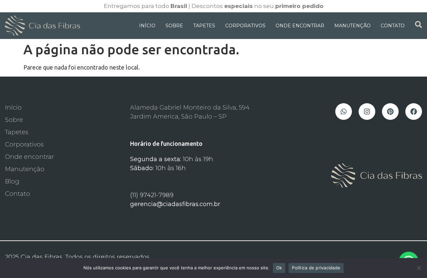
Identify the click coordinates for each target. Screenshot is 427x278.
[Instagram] (367, 111)
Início (147, 26)
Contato (393, 26)
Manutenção (352, 26)
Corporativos (245, 26)
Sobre (174, 26)
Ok (279, 267)
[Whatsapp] (343, 111)
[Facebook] (413, 111)
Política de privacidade (316, 267)
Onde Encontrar (300, 26)
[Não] (418, 268)
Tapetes (204, 26)
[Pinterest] (390, 111)
